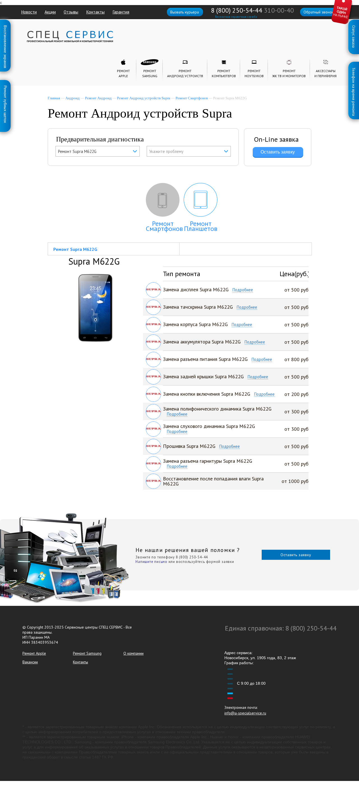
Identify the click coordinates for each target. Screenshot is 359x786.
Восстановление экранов (5, 26)
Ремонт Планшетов (200, 226)
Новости (29, 12)
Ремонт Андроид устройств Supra (143, 98)
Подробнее (243, 290)
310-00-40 (279, 10)
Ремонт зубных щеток (5, 87)
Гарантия (120, 12)
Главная (54, 98)
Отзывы (71, 12)
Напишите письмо (151, 561)
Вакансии (30, 661)
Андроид (72, 98)
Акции (50, 12)
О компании (133, 653)
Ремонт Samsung (87, 653)
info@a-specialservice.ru (245, 713)
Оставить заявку (295, 554)
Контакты (95, 12)
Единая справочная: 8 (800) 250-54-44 (281, 628)
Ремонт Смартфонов (192, 98)
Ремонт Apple (34, 653)
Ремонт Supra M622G (75, 249)
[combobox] (98, 151)
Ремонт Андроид (98, 98)
